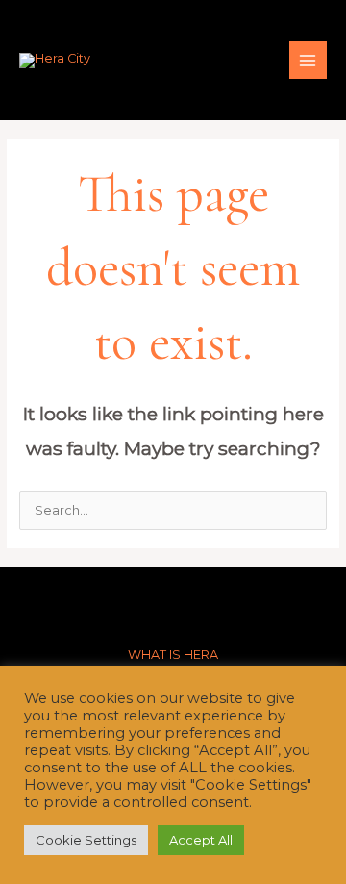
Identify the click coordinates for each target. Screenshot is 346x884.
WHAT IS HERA (173, 654)
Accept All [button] (201, 839)
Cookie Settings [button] (86, 839)
